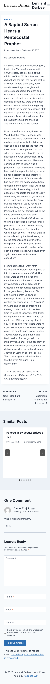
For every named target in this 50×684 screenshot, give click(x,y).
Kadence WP (31, 676)
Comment (11, 558)
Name (9, 596)
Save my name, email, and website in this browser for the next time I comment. (25, 632)
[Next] (42, 452)
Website (9, 622)
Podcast (8, 19)
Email (9, 609)
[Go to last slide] (7, 452)
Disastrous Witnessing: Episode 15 (40, 397)
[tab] (19, 480)
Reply (8, 526)
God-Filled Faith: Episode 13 (12, 395)
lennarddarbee (13, 50)
